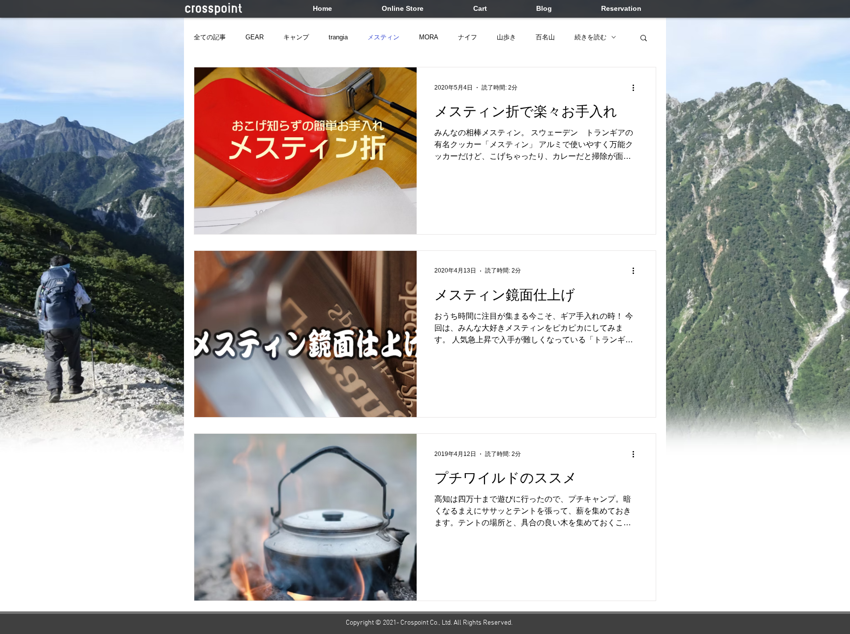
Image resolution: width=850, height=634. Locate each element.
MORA (428, 37)
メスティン (383, 37)
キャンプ (296, 37)
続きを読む (591, 37)
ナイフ (467, 37)
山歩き (506, 37)
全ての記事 (210, 37)
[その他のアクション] (636, 87)
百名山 (545, 37)
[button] (643, 38)
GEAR (254, 37)
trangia (338, 37)
